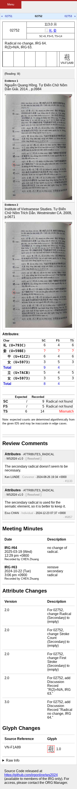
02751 (8, 16)
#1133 (68, 481)
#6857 (68, 517)
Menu (10, 4)
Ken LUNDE (12, 477)
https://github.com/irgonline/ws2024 (31, 775)
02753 (68, 16)
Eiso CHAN (12, 513)
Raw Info (12, 760)
